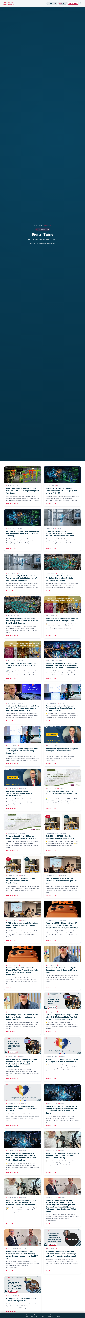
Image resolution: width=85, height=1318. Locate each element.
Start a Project (73, 3)
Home (35, 225)
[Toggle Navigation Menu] (80, 3)
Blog (40, 225)
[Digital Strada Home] (9, 3)
